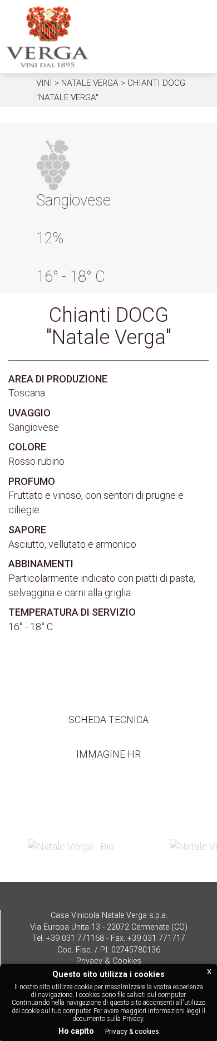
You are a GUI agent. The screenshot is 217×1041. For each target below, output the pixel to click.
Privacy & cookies (132, 1031)
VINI (44, 83)
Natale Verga (90, 83)
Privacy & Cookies (108, 961)
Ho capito (76, 1031)
